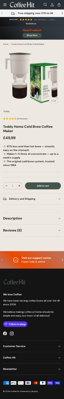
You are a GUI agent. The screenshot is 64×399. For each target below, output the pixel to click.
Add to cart (43, 185)
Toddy (6, 111)
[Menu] (5, 4)
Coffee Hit (15, 391)
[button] (59, 4)
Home (5, 44)
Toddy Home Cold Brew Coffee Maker (27, 44)
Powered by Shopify (29, 391)
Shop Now (32, 35)
